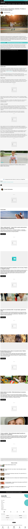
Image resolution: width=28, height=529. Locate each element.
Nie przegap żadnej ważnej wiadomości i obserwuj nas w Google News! (14, 179)
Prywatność (2, 507)
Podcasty (23, 3)
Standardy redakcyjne (3, 509)
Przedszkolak (13, 3)
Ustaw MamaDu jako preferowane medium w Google (14, 42)
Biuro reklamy (2, 500)
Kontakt (2, 503)
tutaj (4, 460)
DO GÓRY (14, 522)
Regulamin (2, 508)
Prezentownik (19, 3)
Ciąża (3, 3)
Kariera (2, 501)
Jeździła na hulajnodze (9, 71)
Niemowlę (6, 3)
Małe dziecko (9, 3)
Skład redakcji (2, 502)
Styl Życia (26, 3)
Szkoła (16, 3)
